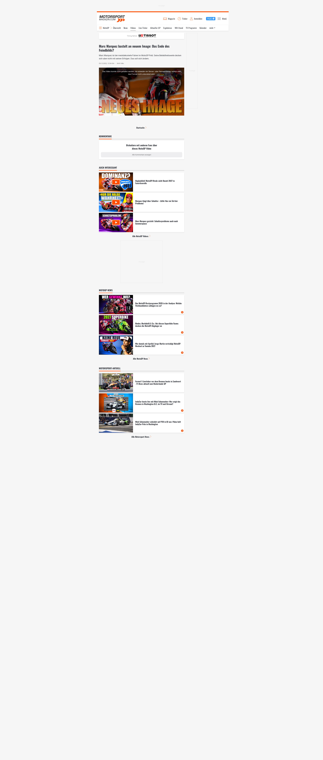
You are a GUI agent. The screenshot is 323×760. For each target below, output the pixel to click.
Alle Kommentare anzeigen (141, 155)
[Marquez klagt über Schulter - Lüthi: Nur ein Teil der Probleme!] (141, 202)
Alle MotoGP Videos (140, 236)
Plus (209, 18)
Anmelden (198, 18)
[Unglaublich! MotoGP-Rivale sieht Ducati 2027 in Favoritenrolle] (141, 182)
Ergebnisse (167, 27)
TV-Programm (191, 27)
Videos (133, 27)
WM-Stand (179, 27)
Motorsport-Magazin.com (112, 18)
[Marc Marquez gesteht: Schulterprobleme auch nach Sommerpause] (141, 222)
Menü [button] (224, 18)
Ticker (184, 18)
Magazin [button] (171, 18)
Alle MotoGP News (140, 358)
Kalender (203, 27)
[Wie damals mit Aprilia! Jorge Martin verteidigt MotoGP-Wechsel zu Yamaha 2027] (141, 345)
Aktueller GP (155, 27)
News (126, 27)
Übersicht (117, 27)
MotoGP (106, 27)
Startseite (140, 127)
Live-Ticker (143, 27)
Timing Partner (132, 36)
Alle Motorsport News (140, 436)
